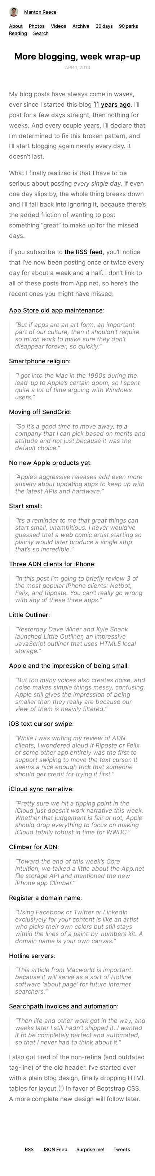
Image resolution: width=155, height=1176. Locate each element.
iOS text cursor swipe (40, 723)
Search (41, 33)
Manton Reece (40, 12)
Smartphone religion (39, 361)
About (16, 26)
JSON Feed (55, 1149)
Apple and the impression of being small (68, 665)
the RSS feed (84, 252)
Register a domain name (44, 897)
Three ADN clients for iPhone (51, 564)
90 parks (128, 26)
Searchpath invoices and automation (63, 1006)
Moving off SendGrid (39, 412)
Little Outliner (28, 614)
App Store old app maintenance (56, 310)
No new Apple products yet (49, 462)
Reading (18, 33)
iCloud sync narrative (40, 789)
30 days (104, 26)
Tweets (122, 1149)
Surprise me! (90, 1149)
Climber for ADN (33, 847)
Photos (37, 26)
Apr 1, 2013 (77, 67)
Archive (80, 26)
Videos (58, 26)
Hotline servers (31, 955)
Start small (25, 506)
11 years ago (111, 104)
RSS (29, 1149)
